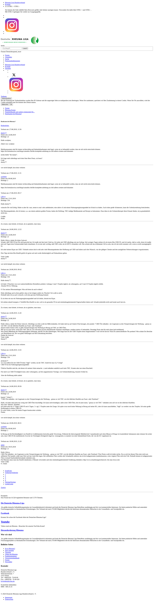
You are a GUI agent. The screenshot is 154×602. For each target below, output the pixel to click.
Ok (11, 104)
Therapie (8, 552)
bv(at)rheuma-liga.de (8, 581)
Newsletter (8, 562)
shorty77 (4, 133)
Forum (7, 108)
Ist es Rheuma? (10, 548)
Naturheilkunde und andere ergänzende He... (20, 112)
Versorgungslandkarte (12, 558)
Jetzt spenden (9, 550)
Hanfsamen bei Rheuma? (13, 114)
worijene (4, 177)
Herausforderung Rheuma (12, 530)
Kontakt (7, 4)
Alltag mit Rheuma (11, 554)
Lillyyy (3, 196)
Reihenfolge (5, 125)
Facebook (5, 513)
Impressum (8, 597)
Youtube (5, 521)
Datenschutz (9, 599)
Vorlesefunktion (6, 98)
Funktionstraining (11, 556)
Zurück (3, 487)
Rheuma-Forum (10, 110)
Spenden (8, 68)
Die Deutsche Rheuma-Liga (12, 503)
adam (2, 445)
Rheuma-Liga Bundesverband (15, 2)
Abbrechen (5, 104)
